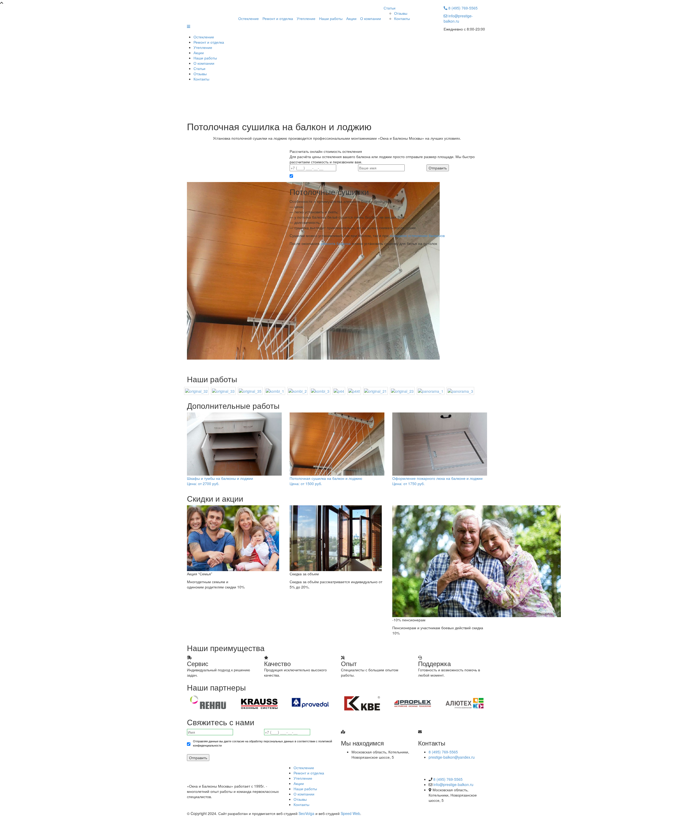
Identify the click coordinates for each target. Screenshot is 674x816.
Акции (351, 18)
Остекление (248, 18)
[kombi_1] (275, 390)
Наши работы (331, 18)
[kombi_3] (320, 390)
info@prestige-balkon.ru (458, 18)
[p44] (339, 390)
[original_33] (223, 390)
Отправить (198, 757)
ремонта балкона (336, 243)
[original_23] (402, 390)
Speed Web (350, 813)
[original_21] (375, 390)
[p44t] (354, 390)
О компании (370, 18)
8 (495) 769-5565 (462, 8)
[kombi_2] (297, 390)
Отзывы (400, 13)
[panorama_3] (460, 390)
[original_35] (250, 390)
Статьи (389, 8)
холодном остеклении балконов (417, 235)
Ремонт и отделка (277, 18)
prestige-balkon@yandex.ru (452, 757)
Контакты (402, 18)
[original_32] (196, 390)
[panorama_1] (430, 390)
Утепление (306, 18)
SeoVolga (306, 813)
